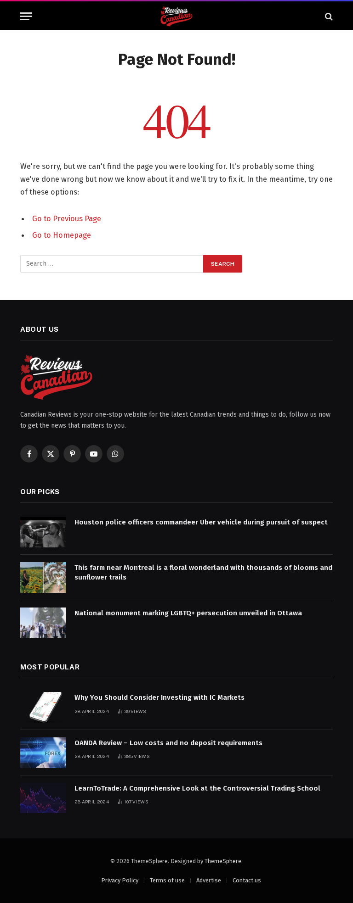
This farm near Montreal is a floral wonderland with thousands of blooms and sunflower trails (203, 572)
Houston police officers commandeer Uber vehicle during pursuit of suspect (201, 522)
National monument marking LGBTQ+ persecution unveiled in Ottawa (188, 613)
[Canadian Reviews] (176, 16)
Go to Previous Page (66, 218)
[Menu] (26, 16)
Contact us (247, 880)
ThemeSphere (223, 861)
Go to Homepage (61, 235)
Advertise (208, 880)
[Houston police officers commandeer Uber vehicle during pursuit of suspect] (43, 532)
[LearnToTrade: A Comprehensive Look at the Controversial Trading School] (43, 798)
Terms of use (167, 880)
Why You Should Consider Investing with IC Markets (159, 697)
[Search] (328, 16)
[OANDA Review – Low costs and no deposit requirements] (43, 752)
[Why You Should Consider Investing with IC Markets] (43, 707)
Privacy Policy (119, 880)
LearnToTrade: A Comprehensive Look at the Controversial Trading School (197, 788)
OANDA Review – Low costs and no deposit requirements (168, 743)
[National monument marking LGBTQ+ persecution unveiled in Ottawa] (43, 623)
